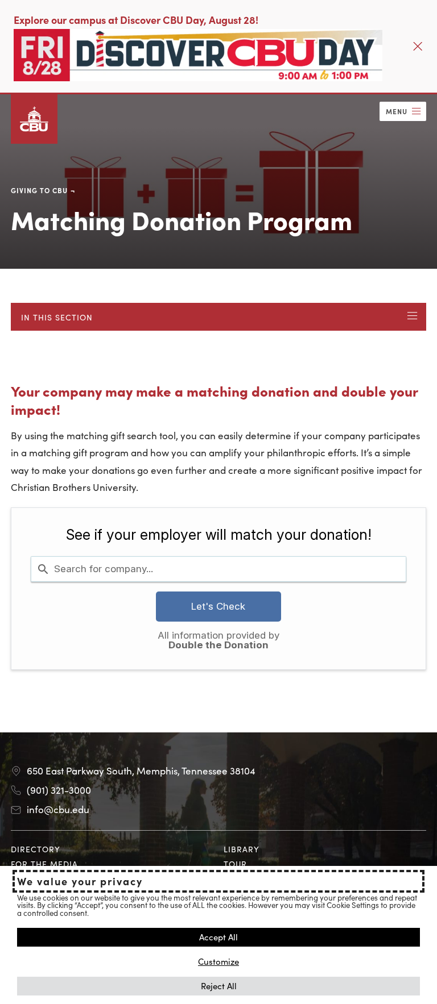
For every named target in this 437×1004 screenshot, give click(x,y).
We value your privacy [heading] (80, 881)
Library (241, 849)
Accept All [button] (218, 937)
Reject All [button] (219, 985)
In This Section (57, 317)
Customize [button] (218, 961)
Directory (35, 849)
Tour (235, 863)
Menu (396, 111)
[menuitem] (112, 849)
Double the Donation (218, 645)
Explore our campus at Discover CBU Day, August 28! (136, 20)
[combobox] (218, 569)
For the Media (44, 863)
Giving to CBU (39, 190)
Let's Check (218, 606)
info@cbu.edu (58, 809)
